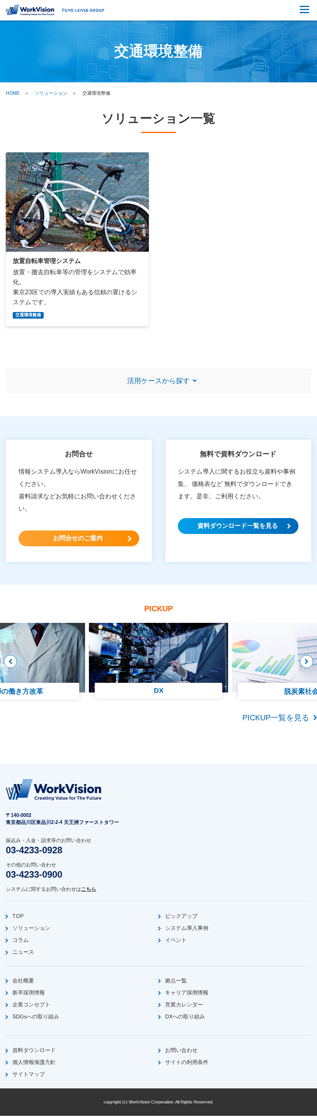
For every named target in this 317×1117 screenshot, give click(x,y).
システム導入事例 (186, 928)
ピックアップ (181, 916)
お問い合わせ (181, 1050)
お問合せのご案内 (78, 538)
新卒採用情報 (28, 992)
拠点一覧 (176, 980)
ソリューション (51, 93)
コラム (20, 940)
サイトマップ (28, 1074)
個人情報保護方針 (34, 1062)
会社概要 (23, 980)
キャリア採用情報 (186, 992)
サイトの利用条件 (186, 1062)
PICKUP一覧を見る (275, 717)
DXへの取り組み (185, 1016)
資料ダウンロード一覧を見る (238, 525)
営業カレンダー (184, 1004)
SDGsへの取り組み (35, 1016)
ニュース (23, 952)
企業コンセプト (31, 1004)
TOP (18, 916)
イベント (176, 940)
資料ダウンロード (34, 1050)
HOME (13, 93)
